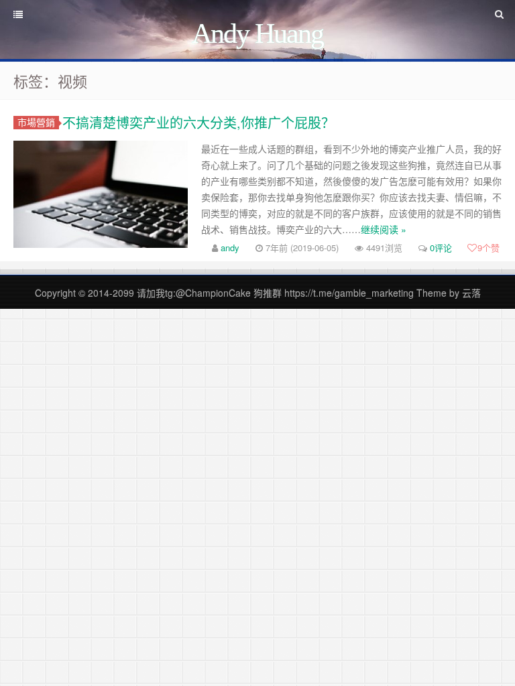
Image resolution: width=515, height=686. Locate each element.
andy (230, 247)
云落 (471, 292)
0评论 (441, 247)
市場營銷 (36, 122)
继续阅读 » (383, 229)
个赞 (488, 247)
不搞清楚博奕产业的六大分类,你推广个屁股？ (198, 122)
